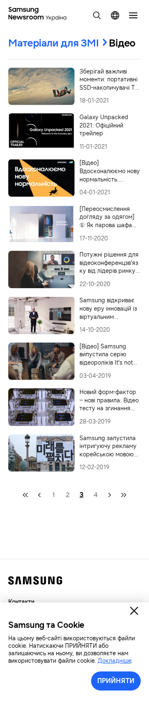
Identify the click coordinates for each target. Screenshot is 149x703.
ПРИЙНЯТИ (116, 681)
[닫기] (134, 610)
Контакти (21, 601)
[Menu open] (133, 15)
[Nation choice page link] (115, 15)
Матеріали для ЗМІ (53, 43)
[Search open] (96, 15)
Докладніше (114, 660)
